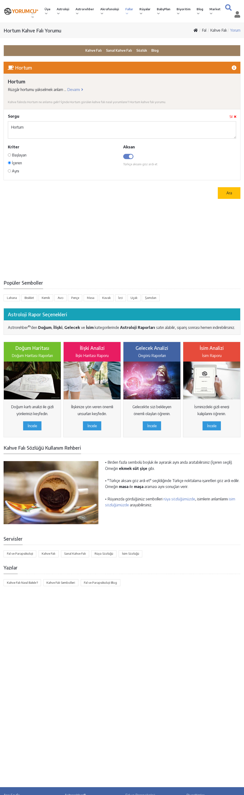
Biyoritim (183, 9)
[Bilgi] (234, 67)
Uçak (134, 298)
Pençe (75, 298)
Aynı (15, 171)
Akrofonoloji (109, 9)
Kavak (106, 298)
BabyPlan (163, 9)
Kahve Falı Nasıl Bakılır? (22, 582)
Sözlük (141, 50)
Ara (229, 193)
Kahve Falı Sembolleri (60, 582)
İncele (32, 425)
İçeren (16, 163)
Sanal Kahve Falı (119, 50)
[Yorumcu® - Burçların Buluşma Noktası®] (8, 11)
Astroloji (63, 9)
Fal (204, 30)
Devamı (73, 89)
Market (214, 9)
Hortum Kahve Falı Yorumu (32, 30)
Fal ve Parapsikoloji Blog (100, 582)
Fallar (129, 9)
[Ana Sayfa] (195, 30)
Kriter (13, 147)
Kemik (46, 298)
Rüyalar (145, 9)
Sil (231, 117)
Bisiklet (29, 298)
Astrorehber (85, 9)
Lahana (12, 298)
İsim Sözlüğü (130, 553)
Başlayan (18, 155)
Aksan (129, 147)
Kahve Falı (218, 30)
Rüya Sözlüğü (104, 553)
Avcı (60, 298)
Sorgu (13, 116)
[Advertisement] (122, 239)
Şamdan (150, 298)
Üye (48, 9)
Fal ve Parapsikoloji (20, 553)
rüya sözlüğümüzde (179, 499)
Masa (90, 298)
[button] (228, 7)
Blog (200, 9)
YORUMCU (25, 11)
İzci (120, 298)
